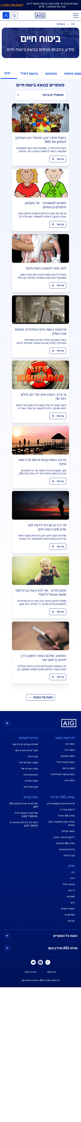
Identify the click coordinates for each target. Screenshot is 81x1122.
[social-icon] (47, 962)
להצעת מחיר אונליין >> (11, 5)
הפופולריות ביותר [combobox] (53, 95)
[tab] (51, 73)
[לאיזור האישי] (6, 15)
